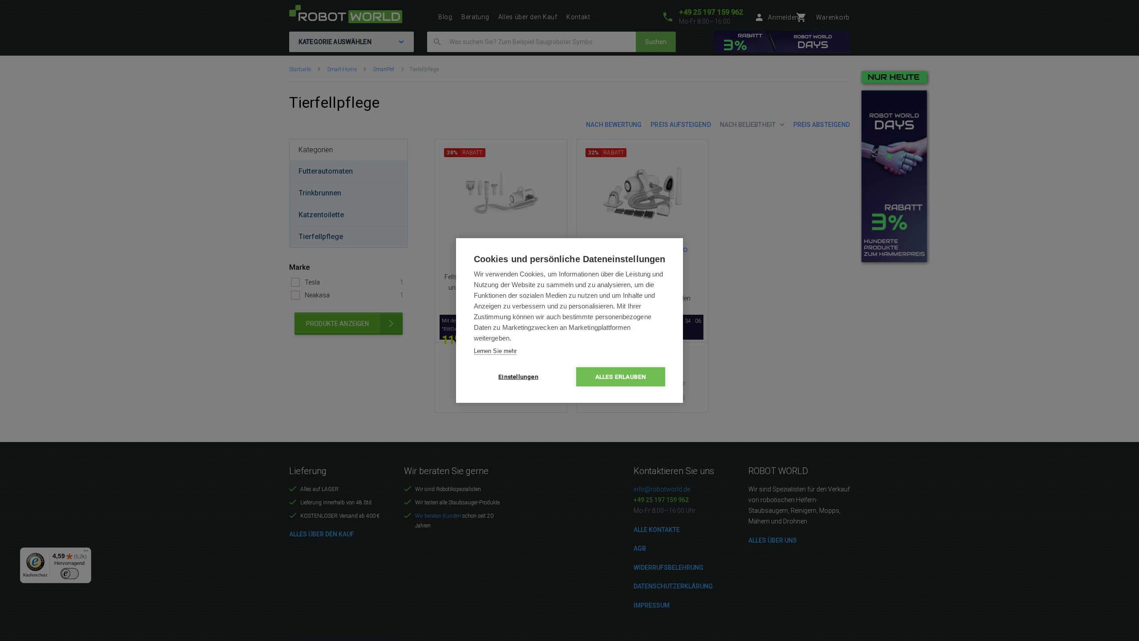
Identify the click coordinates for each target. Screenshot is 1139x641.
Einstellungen (518, 376)
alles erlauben (620, 376)
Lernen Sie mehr (495, 351)
